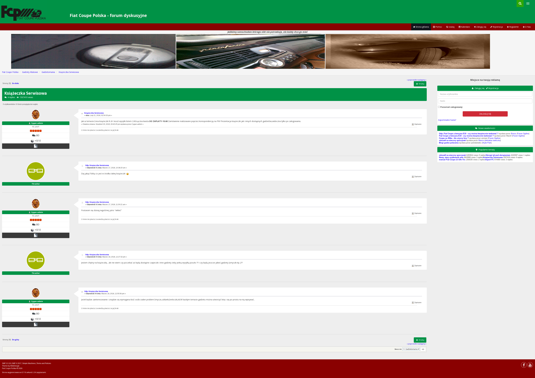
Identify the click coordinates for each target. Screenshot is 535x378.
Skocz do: (398, 349)
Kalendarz (465, 26)
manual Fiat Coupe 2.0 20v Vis (452, 160)
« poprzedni (412, 80)
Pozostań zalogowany (451, 107)
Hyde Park (487, 143)
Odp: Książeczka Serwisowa (97, 165)
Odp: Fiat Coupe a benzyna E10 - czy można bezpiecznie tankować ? (468, 134)
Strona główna (422, 26)
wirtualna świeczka (492, 140)
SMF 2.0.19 (6, 363)
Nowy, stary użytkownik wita (451, 157)
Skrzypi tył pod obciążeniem (498, 155)
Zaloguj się (481, 26)
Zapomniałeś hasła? (447, 120)
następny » (421, 80)
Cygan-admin (37, 123)
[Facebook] (524, 365)
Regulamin (514, 26)
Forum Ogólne (523, 134)
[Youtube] (530, 365)
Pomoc (438, 26)
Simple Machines (28, 363)
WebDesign (14, 366)
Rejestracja (497, 26)
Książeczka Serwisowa (94, 113)
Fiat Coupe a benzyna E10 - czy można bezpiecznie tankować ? (466, 136)
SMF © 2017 (16, 363)
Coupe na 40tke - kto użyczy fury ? (454, 138)
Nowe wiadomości (486, 128)
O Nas (528, 26)
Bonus (513, 134)
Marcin (481, 140)
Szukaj (451, 26)
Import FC (489, 160)
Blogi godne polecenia (449, 143)
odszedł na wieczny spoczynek (452, 140)
